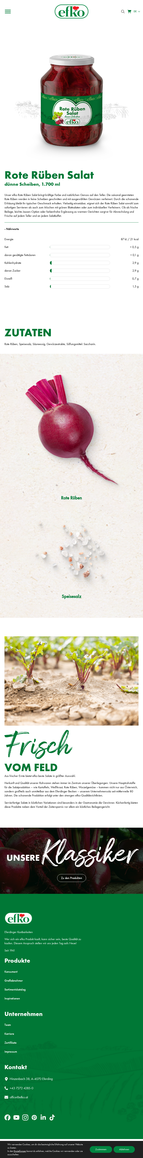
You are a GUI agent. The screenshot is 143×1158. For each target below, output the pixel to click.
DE (135, 11)
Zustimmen (101, 1149)
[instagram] (25, 1117)
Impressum (10, 1051)
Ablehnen (124, 1149)
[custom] (7, 1117)
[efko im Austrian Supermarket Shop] (129, 11)
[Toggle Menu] (8, 12)
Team (7, 1024)
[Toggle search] (123, 11)
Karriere (9, 1033)
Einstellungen (20, 1151)
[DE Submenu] (138, 11)
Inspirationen (12, 998)
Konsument (11, 971)
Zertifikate (10, 1042)
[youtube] (16, 1117)
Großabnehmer (13, 980)
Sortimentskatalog (15, 989)
